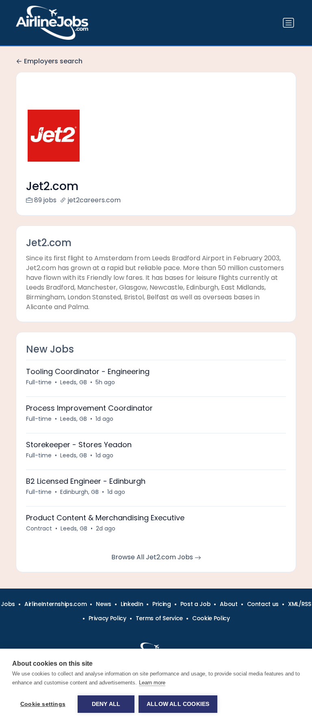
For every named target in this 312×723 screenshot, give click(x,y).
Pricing (161, 604)
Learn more (152, 683)
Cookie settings (42, 704)
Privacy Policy (107, 618)
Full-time (39, 382)
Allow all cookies (178, 704)
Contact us (263, 604)
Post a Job (195, 604)
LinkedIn (132, 604)
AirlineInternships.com (55, 604)
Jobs (8, 604)
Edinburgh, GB (79, 492)
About (228, 604)
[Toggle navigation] (288, 22)
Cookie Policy (211, 618)
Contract (39, 528)
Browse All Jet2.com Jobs (153, 557)
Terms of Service (159, 618)
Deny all (106, 704)
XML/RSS (299, 604)
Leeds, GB (73, 382)
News (103, 604)
